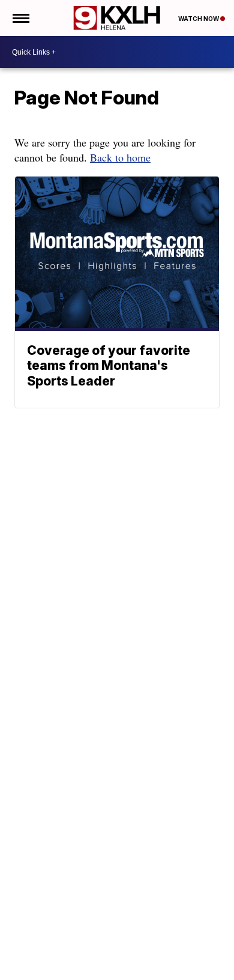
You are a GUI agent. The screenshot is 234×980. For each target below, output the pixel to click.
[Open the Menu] (20, 18)
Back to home (120, 157)
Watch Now (199, 18)
